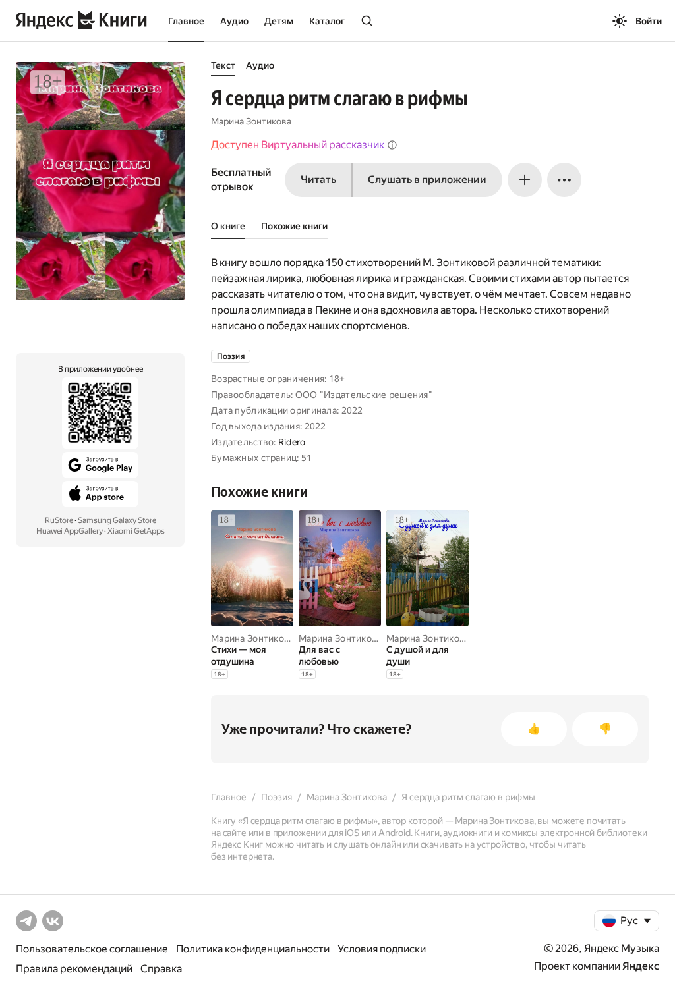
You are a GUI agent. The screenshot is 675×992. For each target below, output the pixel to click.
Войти (648, 21)
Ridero (292, 442)
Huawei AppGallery (69, 531)
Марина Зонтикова (251, 121)
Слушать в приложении (427, 179)
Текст (223, 65)
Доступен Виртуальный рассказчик (297, 144)
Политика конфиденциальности (253, 949)
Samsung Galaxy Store (117, 520)
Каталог (327, 21)
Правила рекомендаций (74, 968)
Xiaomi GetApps (136, 531)
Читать (318, 179)
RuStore (59, 520)
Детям (278, 21)
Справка (161, 968)
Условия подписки (382, 949)
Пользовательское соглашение (92, 949)
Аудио (234, 21)
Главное (186, 21)
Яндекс (640, 966)
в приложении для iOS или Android (338, 832)
